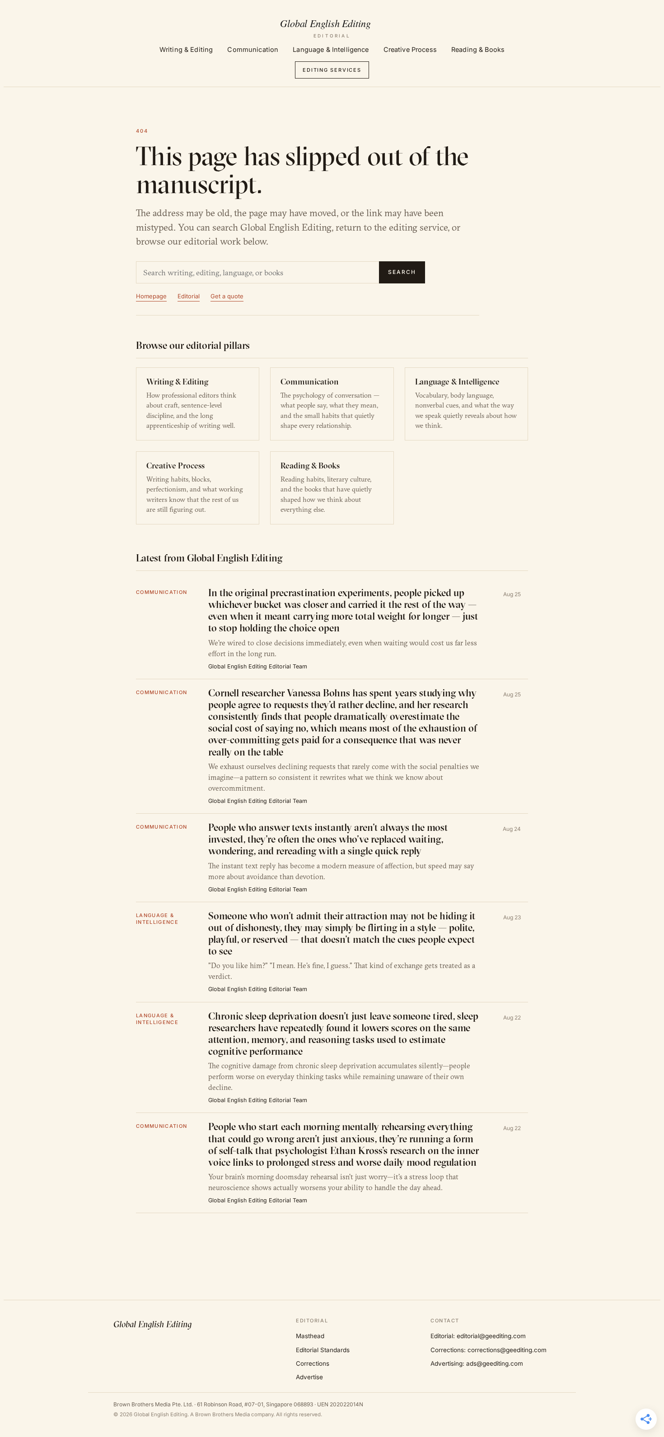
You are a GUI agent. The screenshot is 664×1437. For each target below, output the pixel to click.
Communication (252, 49)
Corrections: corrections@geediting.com (488, 1350)
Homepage (151, 296)
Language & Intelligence (331, 49)
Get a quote (226, 296)
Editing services (332, 70)
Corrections (312, 1363)
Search (402, 272)
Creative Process (410, 49)
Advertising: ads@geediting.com (476, 1363)
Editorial (189, 296)
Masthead (310, 1336)
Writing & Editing (186, 49)
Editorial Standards (323, 1350)
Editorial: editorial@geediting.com (478, 1336)
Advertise (309, 1377)
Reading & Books (478, 49)
